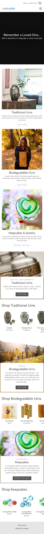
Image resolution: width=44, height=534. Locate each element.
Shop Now (22, 125)
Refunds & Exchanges (22, 528)
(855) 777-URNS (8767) (30, 3)
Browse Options (22, 245)
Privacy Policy (22, 525)
